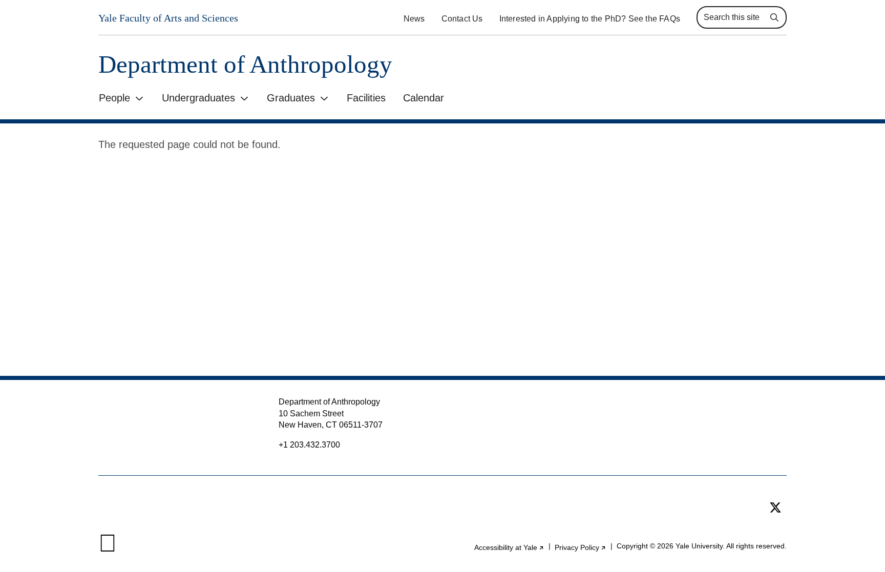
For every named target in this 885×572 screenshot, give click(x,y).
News (414, 18)
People (114, 97)
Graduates (291, 97)
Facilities (366, 97)
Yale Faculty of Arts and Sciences (168, 18)
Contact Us (462, 18)
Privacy (580, 547)
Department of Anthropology (245, 64)
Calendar (423, 97)
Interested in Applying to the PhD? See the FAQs (589, 18)
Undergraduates (198, 97)
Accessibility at (509, 547)
